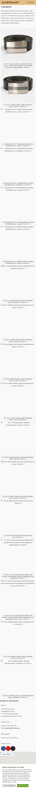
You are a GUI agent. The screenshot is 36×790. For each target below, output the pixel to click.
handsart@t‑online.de (12, 728)
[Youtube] (8, 748)
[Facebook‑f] (3, 748)
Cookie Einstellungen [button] (9, 785)
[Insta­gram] (13, 748)
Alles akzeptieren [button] (22, 785)
